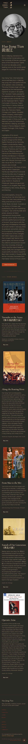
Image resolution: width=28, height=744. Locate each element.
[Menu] (24, 5)
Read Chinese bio (9, 264)
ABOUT (4, 724)
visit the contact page (8, 735)
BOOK (4, 717)
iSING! (4, 715)
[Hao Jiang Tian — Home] (7, 5)
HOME (4, 721)
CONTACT (5, 729)
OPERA (4, 709)
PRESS (4, 727)
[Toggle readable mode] (24, 740)
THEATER (5, 712)
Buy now (5, 344)
